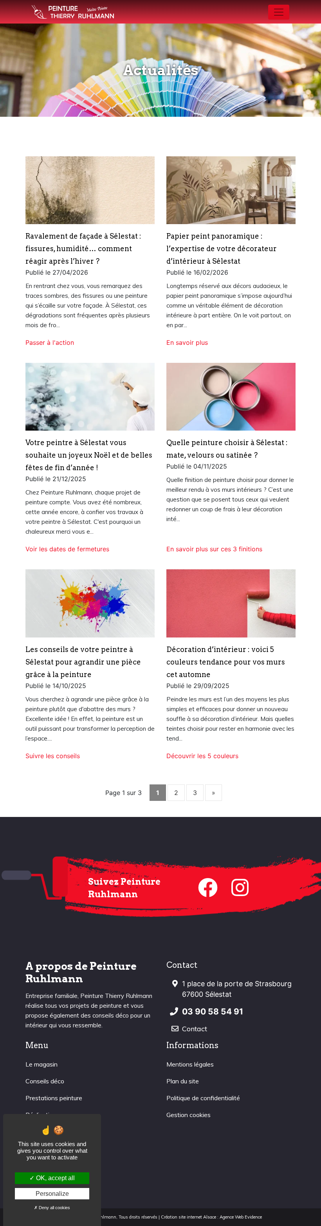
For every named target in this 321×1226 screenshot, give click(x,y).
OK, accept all (54, 1178)
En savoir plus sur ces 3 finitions (214, 549)
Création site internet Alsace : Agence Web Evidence (211, 1217)
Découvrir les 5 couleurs (202, 756)
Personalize (52, 1193)
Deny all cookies (54, 1207)
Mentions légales (190, 1064)
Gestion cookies (188, 1115)
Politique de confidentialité (203, 1098)
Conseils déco (44, 1081)
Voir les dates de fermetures (67, 549)
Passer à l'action (49, 342)
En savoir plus (187, 342)
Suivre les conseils (52, 756)
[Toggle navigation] (278, 12)
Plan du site (182, 1081)
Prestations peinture (53, 1098)
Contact (194, 1028)
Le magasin (41, 1064)
